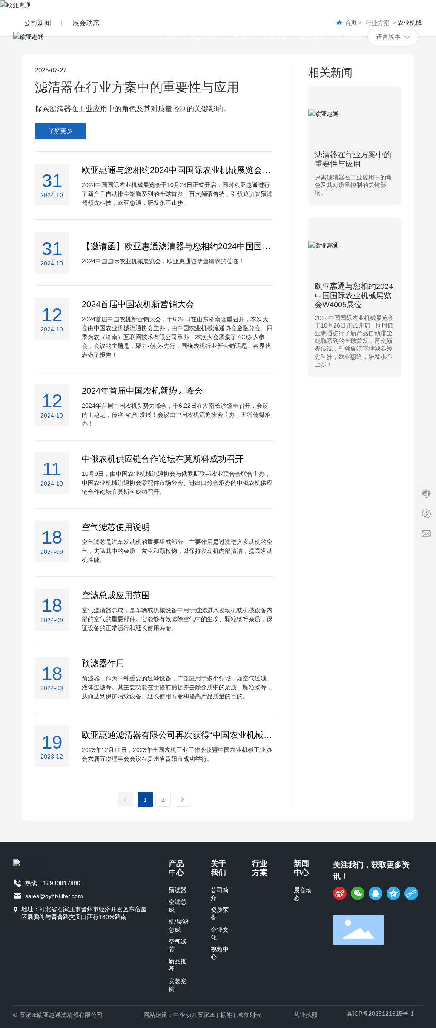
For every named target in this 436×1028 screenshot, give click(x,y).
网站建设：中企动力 (170, 1014)
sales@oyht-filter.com (54, 896)
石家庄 (206, 1014)
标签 (226, 1014)
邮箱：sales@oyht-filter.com (300, 8)
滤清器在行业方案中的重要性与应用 (137, 87)
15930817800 (61, 883)
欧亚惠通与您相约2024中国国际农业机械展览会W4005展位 (354, 295)
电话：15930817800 (386, 8)
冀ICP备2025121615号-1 (380, 1013)
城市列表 (249, 1014)
